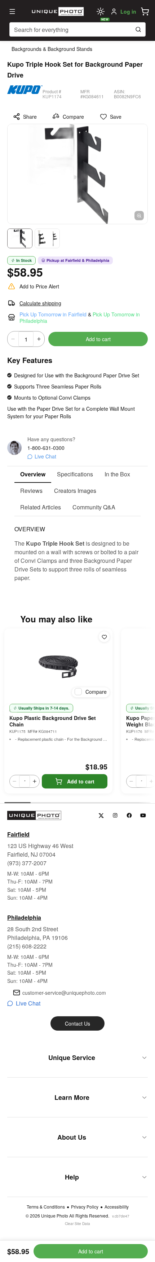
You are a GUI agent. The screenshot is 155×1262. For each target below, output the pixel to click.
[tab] (32, 474)
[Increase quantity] (39, 339)
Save (115, 116)
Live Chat (45, 456)
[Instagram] (115, 815)
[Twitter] (101, 815)
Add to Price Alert (39, 286)
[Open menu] (12, 11)
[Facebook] (129, 815)
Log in (128, 11)
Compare (73, 116)
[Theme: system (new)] (100, 11)
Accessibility (117, 1206)
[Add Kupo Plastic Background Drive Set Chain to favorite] (104, 636)
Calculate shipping (40, 303)
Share (30, 116)
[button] (145, 11)
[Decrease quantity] (13, 339)
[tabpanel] (77, 549)
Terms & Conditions (46, 1206)
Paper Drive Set (55, 408)
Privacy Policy (84, 1206)
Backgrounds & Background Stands (52, 48)
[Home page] (57, 11)
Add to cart (98, 339)
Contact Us (77, 1023)
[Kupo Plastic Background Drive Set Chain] (58, 664)
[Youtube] (143, 815)
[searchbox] (77, 29)
